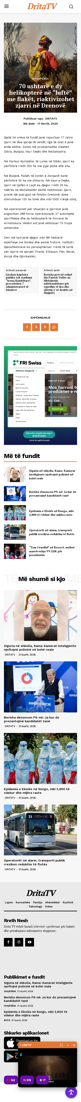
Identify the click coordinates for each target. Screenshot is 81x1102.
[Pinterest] (45, 327)
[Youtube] (29, 942)
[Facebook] (27, 327)
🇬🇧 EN (27, 1080)
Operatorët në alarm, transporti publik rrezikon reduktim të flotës (51, 532)
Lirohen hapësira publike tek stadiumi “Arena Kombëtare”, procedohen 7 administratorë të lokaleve (19, 282)
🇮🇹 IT (42, 1080)
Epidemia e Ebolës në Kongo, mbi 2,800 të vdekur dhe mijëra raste (51, 513)
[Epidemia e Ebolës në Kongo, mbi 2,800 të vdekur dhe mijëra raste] (15, 512)
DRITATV (51, 118)
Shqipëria (40, 78)
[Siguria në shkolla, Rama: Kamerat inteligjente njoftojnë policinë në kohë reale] (15, 474)
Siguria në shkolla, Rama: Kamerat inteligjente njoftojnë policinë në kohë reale (52, 474)
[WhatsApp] (54, 327)
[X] (36, 327)
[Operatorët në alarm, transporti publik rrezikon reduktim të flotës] (15, 532)
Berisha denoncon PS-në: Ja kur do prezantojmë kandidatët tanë (52, 494)
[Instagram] (19, 942)
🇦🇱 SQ (11, 1080)
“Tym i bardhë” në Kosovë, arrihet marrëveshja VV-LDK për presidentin (52, 551)
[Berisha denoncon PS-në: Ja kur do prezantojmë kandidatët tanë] (15, 493)
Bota (7, 1020)
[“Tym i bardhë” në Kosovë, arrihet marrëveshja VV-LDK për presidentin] (15, 551)
